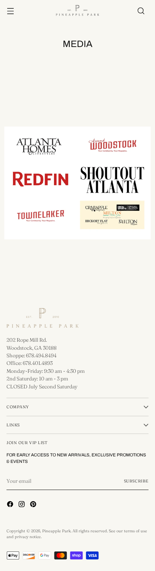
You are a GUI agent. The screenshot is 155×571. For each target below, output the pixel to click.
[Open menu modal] (10, 11)
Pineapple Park (56, 530)
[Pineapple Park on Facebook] (10, 505)
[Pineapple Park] (77, 11)
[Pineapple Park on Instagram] (22, 505)
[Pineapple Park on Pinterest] (34, 505)
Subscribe (136, 480)
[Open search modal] (140, 11)
